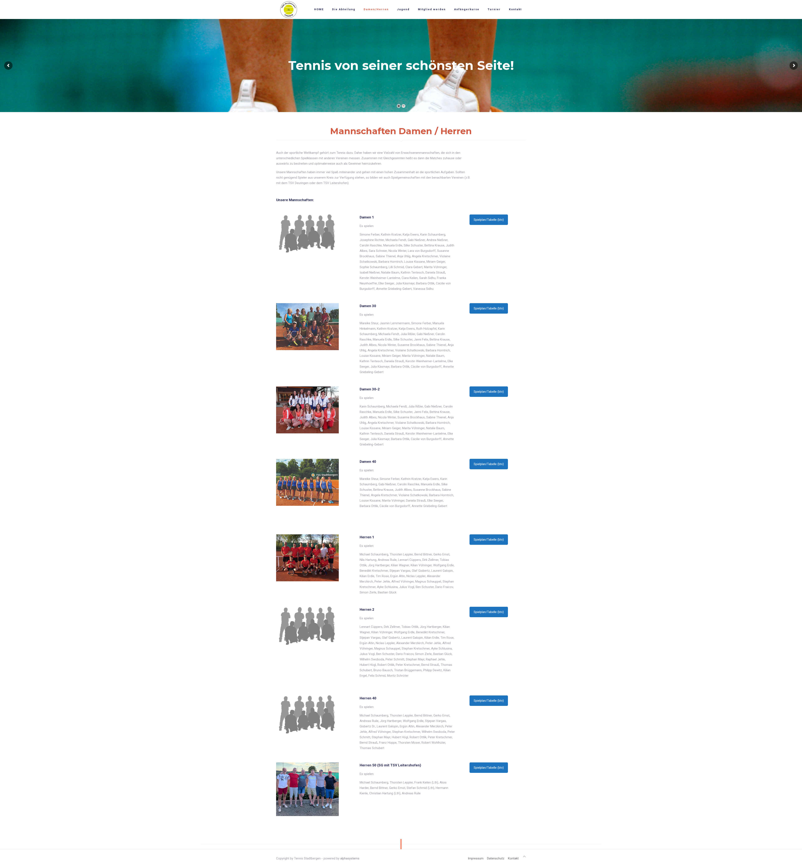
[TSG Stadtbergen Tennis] (288, 9)
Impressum (475, 858)
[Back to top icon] (524, 856)
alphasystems (349, 858)
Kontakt (513, 858)
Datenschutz (495, 858)
